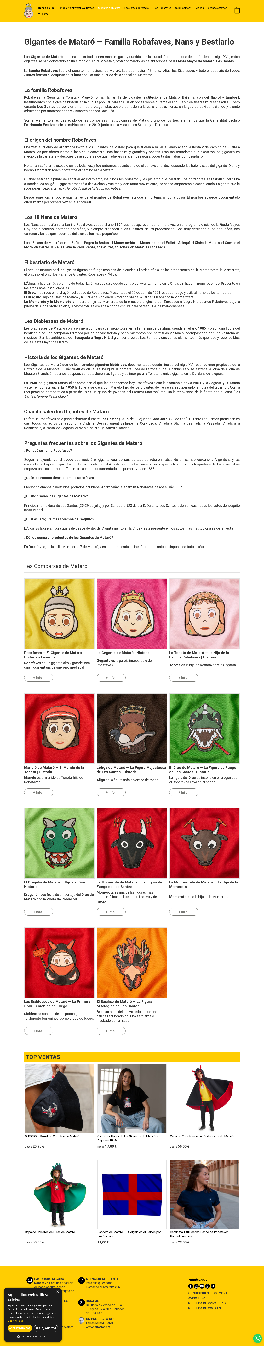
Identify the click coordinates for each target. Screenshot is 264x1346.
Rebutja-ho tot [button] (46, 1328)
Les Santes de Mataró (136, 7)
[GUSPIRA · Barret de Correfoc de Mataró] (59, 1098)
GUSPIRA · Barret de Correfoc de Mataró (52, 1136)
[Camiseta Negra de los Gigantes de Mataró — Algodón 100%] (132, 1098)
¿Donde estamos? (218, 7)
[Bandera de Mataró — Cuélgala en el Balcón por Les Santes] (132, 1194)
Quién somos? (183, 7)
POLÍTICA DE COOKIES (204, 1308)
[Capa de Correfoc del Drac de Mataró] (59, 1194)
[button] (33, 1336)
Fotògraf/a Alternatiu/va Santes (76, 7)
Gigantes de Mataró (109, 7)
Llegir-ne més (15, 1320)
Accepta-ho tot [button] (20, 1328)
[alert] (33, 1315)
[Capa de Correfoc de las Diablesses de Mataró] (204, 1098)
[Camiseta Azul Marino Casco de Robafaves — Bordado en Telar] (204, 1194)
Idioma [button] (44, 13)
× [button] (57, 1291)
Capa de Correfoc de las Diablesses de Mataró (202, 1136)
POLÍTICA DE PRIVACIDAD (207, 1303)
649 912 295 (111, 1287)
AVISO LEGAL (197, 1298)
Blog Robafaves (162, 7)
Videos (200, 7)
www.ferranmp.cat (98, 1327)
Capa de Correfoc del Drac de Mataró (50, 1232)
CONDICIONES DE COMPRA (207, 1293)
